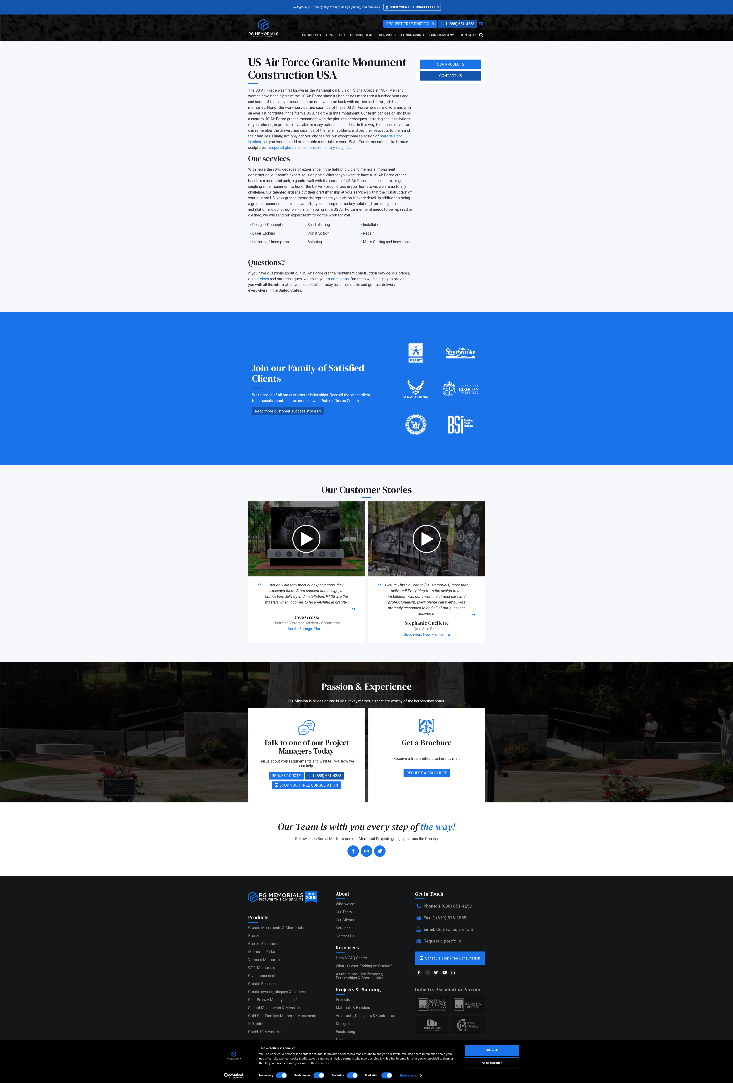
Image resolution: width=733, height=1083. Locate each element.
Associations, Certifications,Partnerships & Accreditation (360, 976)
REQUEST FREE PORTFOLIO (410, 24)
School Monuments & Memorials (276, 1008)
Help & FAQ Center (351, 958)
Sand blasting (319, 224)
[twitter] (380, 851)
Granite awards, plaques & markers (277, 991)
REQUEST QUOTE (286, 775)
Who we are (346, 904)
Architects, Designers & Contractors (366, 1015)
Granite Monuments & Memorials (276, 927)
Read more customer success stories (287, 411)
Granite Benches (262, 983)
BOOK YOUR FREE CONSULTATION (308, 785)
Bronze (254, 935)
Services (387, 35)
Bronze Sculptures (263, 943)
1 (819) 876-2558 (445, 917)
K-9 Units (255, 1024)
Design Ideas (362, 35)
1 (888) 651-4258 (459, 24)
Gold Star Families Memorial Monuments (282, 1016)
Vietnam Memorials (264, 959)
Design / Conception (269, 224)
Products (311, 35)
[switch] (318, 1075)
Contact (467, 35)
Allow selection (492, 1062)
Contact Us (345, 936)
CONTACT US (450, 75)
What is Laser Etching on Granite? (364, 966)
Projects (335, 35)
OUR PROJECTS (450, 64)
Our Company (441, 35)
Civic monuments (262, 975)
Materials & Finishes (353, 1007)
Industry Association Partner (448, 989)
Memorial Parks (261, 951)
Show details (408, 1075)
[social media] (419, 972)
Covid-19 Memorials (265, 1032)
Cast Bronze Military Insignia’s (273, 999)
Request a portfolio (441, 941)
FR (481, 24)
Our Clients (345, 920)
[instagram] (366, 851)
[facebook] (353, 851)
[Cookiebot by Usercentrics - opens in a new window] (234, 1075)
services (262, 279)
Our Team (344, 912)
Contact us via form (449, 929)
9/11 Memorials (261, 967)
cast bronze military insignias (325, 147)
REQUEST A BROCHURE (426, 773)
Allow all (492, 1050)
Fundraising (412, 35)
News (341, 1039)
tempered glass (280, 147)
